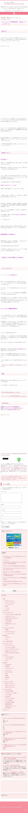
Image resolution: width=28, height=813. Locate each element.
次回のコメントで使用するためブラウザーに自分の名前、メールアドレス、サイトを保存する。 (14, 523)
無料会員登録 (17, 468)
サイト (2, 515)
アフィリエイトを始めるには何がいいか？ (11, 476)
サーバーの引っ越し (7, 689)
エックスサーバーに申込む (11, 692)
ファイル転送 (8, 621)
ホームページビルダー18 (8, 627)
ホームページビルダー (8, 612)
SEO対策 (5, 662)
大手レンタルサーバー (10, 685)
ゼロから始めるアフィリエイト (13, 6)
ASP (15, 465)
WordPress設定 (8, 619)
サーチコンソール (9, 668)
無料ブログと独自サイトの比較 (12, 652)
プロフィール (6, 709)
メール (3, 510)
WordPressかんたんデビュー (11, 618)
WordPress (5, 635)
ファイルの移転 (8, 700)
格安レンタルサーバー (10, 683)
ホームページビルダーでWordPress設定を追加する (14, 718)
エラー (6, 625)
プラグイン (7, 637)
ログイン (25, 809)
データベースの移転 (9, 698)
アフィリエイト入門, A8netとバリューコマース (16, 467)
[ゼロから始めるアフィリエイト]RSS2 (12, 753)
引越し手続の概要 (9, 691)
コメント (3, 491)
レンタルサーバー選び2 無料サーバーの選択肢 (13, 772)
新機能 (6, 629)
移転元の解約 (8, 707)
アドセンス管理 (8, 658)
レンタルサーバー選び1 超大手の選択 (11, 765)
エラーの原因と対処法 (8, 641)
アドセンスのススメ (9, 656)
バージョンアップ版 (9, 633)
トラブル (7, 608)
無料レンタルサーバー (10, 687)
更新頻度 (7, 677)
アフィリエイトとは (9, 645)
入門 (7, 471)
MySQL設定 (8, 696)
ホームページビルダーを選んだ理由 (13, 614)
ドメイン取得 (6, 610)
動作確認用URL (8, 704)
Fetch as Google (8, 671)
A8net (15, 469)
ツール (6, 679)
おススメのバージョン (10, 616)
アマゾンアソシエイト (10, 602)
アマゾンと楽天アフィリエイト (12, 649)
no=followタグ (8, 664)
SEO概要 (7, 666)
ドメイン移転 (8, 694)
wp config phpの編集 (9, 702)
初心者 (3, 471)
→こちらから (16, 392)
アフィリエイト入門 (5, 468)
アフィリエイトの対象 (10, 647)
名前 (2, 504)
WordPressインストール (10, 623)
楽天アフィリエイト (9, 600)
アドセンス (5, 655)
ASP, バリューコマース (22, 465)
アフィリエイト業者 (9, 469)
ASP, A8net (3, 467)
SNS (6, 673)
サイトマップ (8, 670)
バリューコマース (21, 469)
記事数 (6, 675)
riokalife (4, 747)
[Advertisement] (14, 64)
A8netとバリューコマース (11, 650)
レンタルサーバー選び (8, 681)
